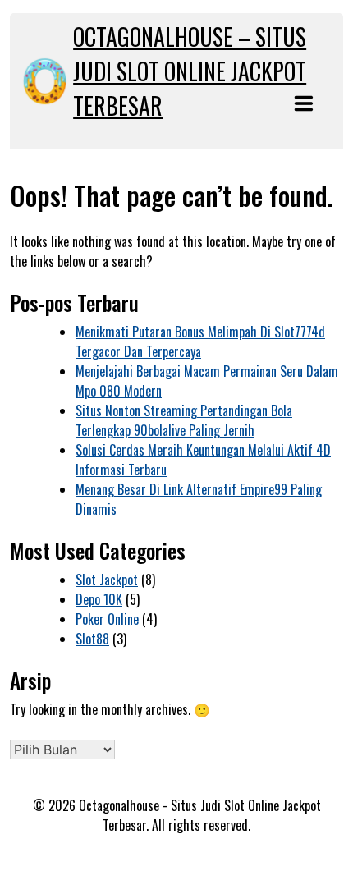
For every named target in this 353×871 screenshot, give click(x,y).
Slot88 (92, 639)
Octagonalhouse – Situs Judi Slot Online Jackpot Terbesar (189, 71)
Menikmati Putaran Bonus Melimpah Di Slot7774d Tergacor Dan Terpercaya (200, 341)
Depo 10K (99, 599)
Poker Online (107, 619)
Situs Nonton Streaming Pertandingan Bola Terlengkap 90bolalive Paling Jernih (184, 420)
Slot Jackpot (107, 579)
